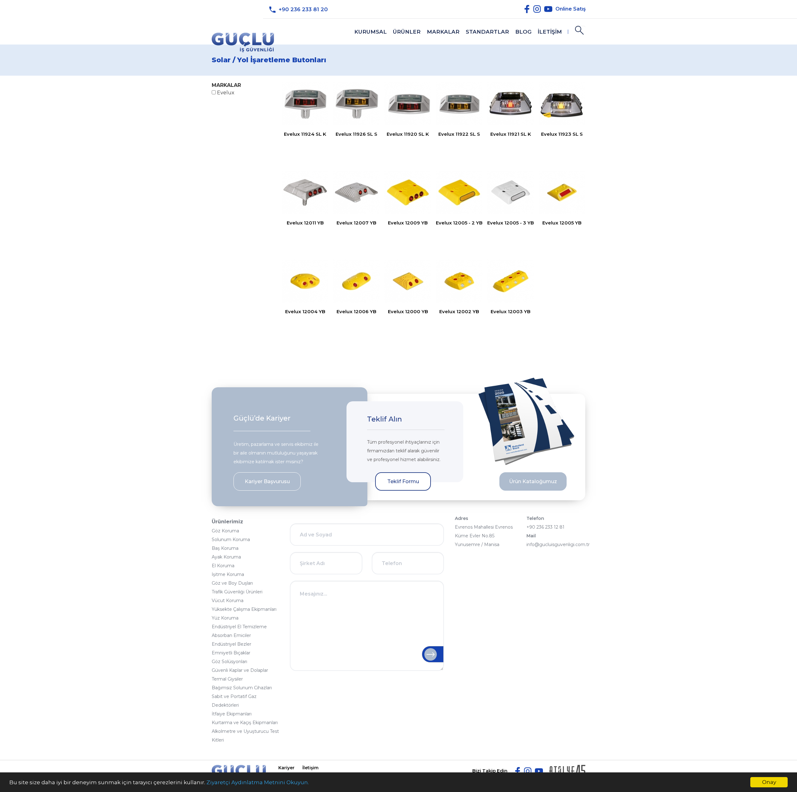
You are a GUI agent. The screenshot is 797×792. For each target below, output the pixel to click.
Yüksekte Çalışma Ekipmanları (244, 609)
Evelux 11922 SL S (459, 134)
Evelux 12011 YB (305, 223)
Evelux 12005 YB (562, 223)
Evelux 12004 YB (305, 311)
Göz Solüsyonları (229, 661)
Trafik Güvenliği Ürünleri (237, 592)
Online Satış (570, 9)
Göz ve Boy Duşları (232, 583)
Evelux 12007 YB (356, 223)
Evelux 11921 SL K (510, 134)
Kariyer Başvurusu (267, 481)
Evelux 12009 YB (408, 223)
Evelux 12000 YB (408, 311)
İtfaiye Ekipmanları (232, 714)
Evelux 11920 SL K (408, 134)
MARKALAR (443, 32)
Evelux (225, 93)
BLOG (523, 32)
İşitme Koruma (228, 574)
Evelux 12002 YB (459, 311)
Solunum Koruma (231, 539)
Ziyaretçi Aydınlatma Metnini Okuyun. (257, 782)
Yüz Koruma (225, 618)
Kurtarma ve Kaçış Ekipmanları (245, 722)
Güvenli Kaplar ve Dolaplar (240, 670)
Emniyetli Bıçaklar (231, 653)
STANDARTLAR (487, 32)
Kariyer (286, 768)
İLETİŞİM (550, 32)
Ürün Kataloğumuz (533, 481)
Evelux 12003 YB (511, 311)
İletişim (310, 768)
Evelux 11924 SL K (305, 134)
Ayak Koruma (226, 557)
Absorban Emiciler (231, 635)
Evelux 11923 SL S (562, 134)
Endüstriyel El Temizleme (239, 626)
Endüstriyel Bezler (231, 644)
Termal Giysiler (227, 679)
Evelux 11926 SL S (356, 134)
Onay (769, 782)
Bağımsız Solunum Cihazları (242, 688)
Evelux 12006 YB (356, 311)
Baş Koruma (225, 548)
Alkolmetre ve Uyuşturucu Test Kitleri (245, 735)
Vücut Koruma (227, 600)
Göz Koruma (225, 531)
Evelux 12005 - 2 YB (459, 223)
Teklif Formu (403, 481)
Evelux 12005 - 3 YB (510, 223)
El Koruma (223, 565)
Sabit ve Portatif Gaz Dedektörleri (234, 701)
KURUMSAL (370, 32)
